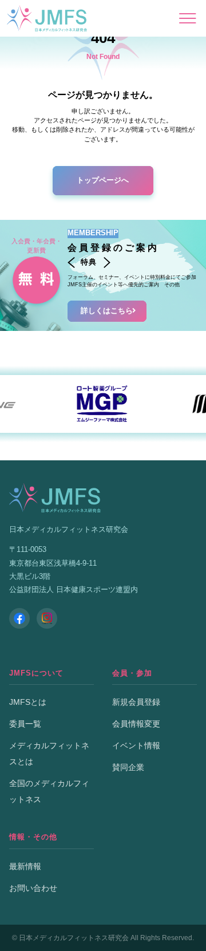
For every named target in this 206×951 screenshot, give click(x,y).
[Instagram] (47, 618)
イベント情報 (136, 745)
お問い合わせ (33, 888)
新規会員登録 (136, 702)
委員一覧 (25, 723)
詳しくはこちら (107, 311)
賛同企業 (128, 767)
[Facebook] (19, 618)
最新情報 (25, 866)
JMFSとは (27, 702)
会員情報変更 (136, 723)
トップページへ (103, 180)
